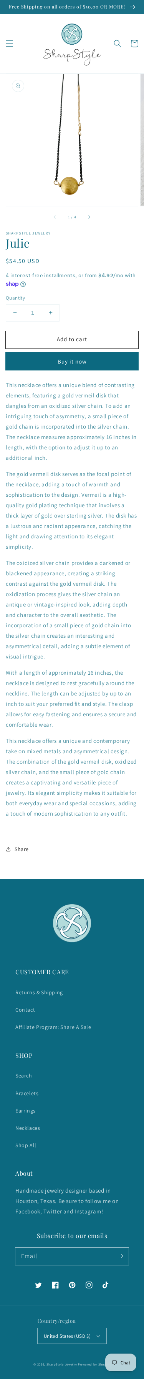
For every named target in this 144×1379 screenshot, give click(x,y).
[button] (9, 43)
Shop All (25, 1145)
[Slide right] (89, 216)
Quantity (15, 298)
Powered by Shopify (94, 1364)
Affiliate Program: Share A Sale (53, 1027)
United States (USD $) (67, 1336)
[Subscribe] (120, 1256)
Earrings (25, 1110)
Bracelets (26, 1093)
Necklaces (27, 1127)
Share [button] (22, 849)
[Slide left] (54, 216)
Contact (25, 1009)
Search (23, 1075)
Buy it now (72, 361)
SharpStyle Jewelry (61, 1364)
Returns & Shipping (39, 992)
